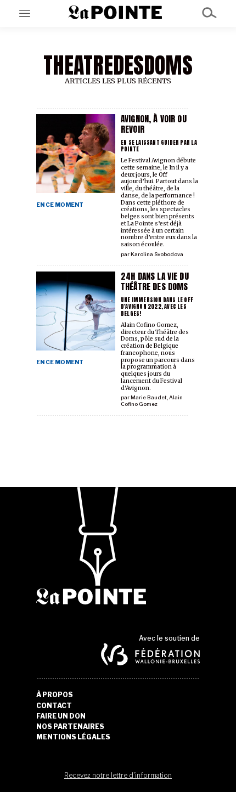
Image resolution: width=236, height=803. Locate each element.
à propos (54, 695)
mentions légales (73, 737)
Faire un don (61, 716)
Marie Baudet (149, 397)
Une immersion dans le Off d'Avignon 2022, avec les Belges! (157, 307)
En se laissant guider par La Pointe (159, 146)
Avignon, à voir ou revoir (154, 123)
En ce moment (59, 204)
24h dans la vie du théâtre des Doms (155, 281)
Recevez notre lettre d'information (118, 775)
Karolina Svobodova (157, 254)
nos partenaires (70, 727)
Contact (54, 706)
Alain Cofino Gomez (152, 400)
